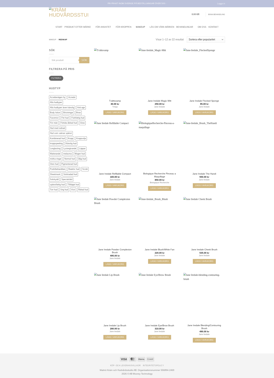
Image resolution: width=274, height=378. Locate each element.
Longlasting (55, 148)
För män (54, 123)
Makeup (140, 27)
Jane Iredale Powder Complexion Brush (115, 251)
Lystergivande (69, 148)
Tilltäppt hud (73, 184)
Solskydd (54, 179)
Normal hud (69, 159)
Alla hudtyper (56, 102)
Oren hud (54, 164)
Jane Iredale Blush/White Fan (159, 249)
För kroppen (123, 27)
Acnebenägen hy (57, 97)
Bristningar (68, 112)
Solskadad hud (70, 174)
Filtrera (56, 78)
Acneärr (71, 97)
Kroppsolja (81, 138)
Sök (84, 60)
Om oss (202, 27)
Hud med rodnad (57, 128)
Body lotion (55, 112)
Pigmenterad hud (69, 164)
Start (58, 27)
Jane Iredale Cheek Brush (204, 249)
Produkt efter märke (78, 27)
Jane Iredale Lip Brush (115, 325)
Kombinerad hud (57, 138)
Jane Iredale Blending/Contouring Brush (204, 327)
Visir (73, 189)
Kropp (70, 138)
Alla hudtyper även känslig (62, 107)
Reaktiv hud (73, 169)
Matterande (55, 154)
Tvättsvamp (115, 101)
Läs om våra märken (162, 27)
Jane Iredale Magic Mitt (159, 101)
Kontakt (214, 27)
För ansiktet (103, 27)
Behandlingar (184, 27)
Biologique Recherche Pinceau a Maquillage (159, 175)
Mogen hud (80, 154)
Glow (82, 123)
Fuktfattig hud (78, 118)
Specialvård (67, 179)
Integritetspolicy (153, 365)
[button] (197, 14)
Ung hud (64, 189)
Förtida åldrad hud (69, 123)
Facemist (54, 118)
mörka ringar (55, 159)
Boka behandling (216, 14)
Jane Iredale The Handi (204, 173)
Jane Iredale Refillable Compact (115, 173)
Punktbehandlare (57, 169)
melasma (67, 154)
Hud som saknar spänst (61, 133)
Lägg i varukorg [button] (115, 112)
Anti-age (81, 107)
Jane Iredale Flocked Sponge (204, 101)
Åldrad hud (83, 189)
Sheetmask (55, 174)
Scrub (85, 169)
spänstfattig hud (57, 184)
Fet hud (65, 118)
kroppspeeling (56, 143)
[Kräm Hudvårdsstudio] (69, 14)
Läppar (82, 148)
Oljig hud (82, 159)
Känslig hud (71, 143)
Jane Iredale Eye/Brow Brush (159, 325)
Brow (78, 112)
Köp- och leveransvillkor (125, 365)
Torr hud (53, 189)
